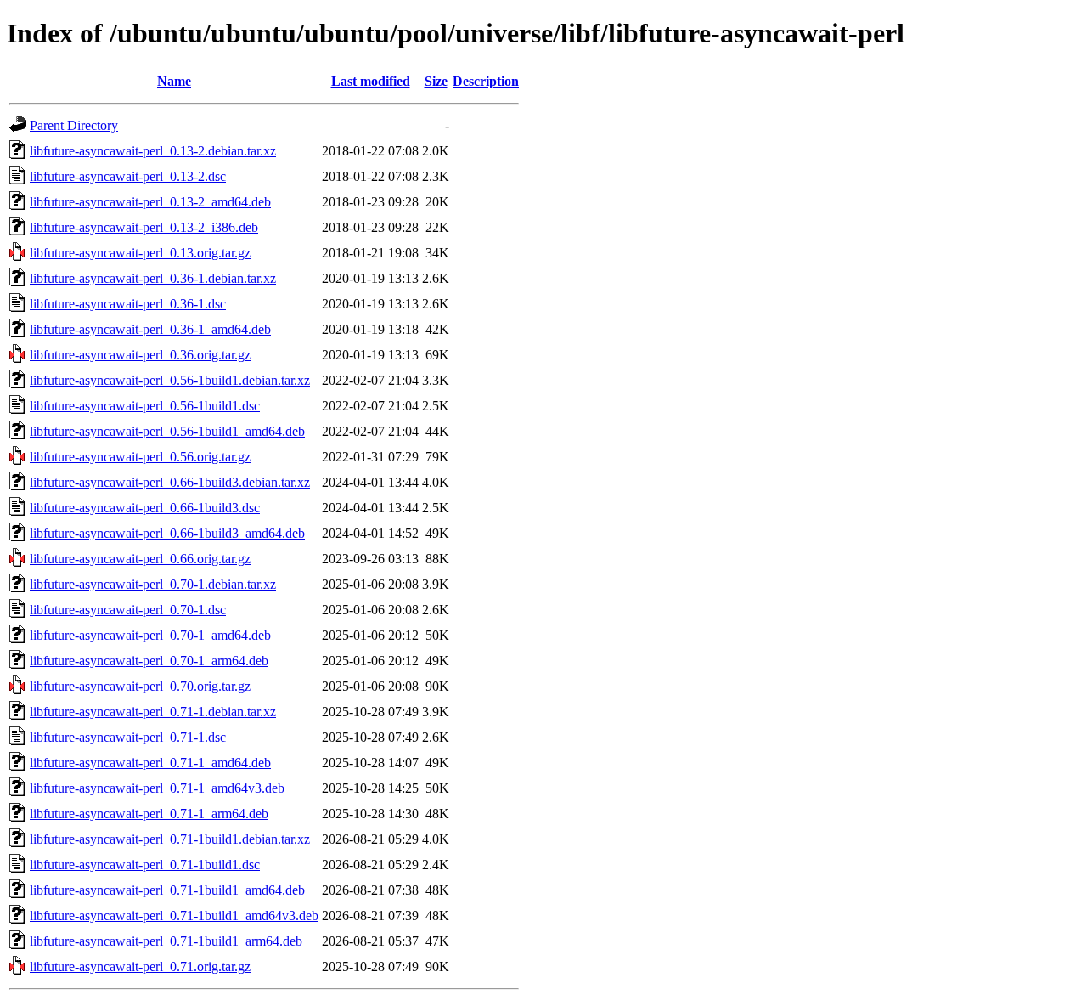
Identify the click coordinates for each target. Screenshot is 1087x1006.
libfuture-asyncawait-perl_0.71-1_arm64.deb (149, 813)
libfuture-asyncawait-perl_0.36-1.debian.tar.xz (153, 278)
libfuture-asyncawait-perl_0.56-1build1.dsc (145, 405)
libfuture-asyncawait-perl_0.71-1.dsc (128, 737)
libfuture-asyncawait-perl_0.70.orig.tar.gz (140, 686)
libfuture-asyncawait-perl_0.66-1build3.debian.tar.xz (170, 482)
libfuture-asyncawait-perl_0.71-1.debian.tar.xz (153, 711)
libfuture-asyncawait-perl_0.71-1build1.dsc (145, 864)
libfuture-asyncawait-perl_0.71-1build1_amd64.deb (167, 890)
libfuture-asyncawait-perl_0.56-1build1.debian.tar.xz (170, 380)
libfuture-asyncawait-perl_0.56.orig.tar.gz (140, 456)
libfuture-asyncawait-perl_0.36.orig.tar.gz (140, 355)
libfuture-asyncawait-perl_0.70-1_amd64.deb (150, 635)
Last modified (370, 81)
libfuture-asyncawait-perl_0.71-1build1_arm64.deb (166, 941)
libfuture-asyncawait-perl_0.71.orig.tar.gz (140, 966)
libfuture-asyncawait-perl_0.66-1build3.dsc (145, 507)
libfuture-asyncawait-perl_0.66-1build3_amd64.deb (167, 533)
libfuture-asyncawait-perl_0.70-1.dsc (128, 609)
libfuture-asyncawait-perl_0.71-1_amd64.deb (150, 762)
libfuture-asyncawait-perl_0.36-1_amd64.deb (150, 329)
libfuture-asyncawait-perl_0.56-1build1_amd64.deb (167, 431)
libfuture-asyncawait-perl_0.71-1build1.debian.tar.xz (170, 839)
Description (486, 81)
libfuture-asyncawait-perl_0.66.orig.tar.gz (140, 558)
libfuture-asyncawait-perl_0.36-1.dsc (128, 304)
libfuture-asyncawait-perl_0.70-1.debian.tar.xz (153, 584)
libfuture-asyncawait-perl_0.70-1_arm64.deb (149, 660)
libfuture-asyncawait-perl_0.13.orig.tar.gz (140, 253)
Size (436, 81)
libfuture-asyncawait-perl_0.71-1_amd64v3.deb (157, 788)
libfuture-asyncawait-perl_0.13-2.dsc (128, 176)
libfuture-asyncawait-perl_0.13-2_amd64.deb (150, 202)
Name (174, 81)
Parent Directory (74, 125)
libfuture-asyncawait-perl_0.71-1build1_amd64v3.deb (174, 915)
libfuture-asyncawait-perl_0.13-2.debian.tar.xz (153, 151)
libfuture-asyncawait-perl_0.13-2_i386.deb (144, 227)
